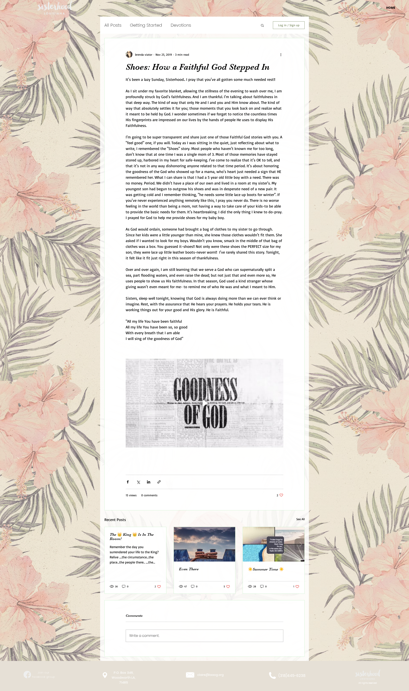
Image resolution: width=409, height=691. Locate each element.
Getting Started (146, 25)
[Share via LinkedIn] (149, 482)
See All (300, 519)
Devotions (181, 25)
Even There (189, 569)
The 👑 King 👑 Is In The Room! (132, 536)
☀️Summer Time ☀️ (266, 569)
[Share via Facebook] (128, 482)
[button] (262, 25)
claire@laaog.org (210, 675)
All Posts (112, 25)
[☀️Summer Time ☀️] (273, 544)
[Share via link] (159, 482)
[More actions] (280, 54)
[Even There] (204, 544)
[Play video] (204, 403)
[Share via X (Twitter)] (138, 482)
